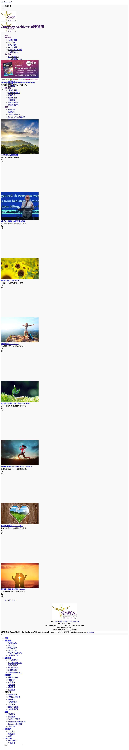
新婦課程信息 (13, 670)
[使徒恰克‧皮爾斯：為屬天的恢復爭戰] (20, 219)
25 (15, 600)
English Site (12, 740)
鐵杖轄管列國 (13, 102)
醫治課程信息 (13, 665)
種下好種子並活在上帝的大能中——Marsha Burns (16, 403)
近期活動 (11, 109)
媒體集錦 (11, 112)
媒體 (6, 107)
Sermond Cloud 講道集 (16, 117)
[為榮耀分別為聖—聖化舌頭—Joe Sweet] (20, 587)
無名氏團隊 (12, 45)
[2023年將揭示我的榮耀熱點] (20, 153)
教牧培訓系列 (13, 677)
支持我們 (8, 729)
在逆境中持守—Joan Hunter (10, 344)
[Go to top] (1, 634)
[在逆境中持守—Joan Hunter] (20, 342)
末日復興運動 (13, 105)
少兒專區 (11, 690)
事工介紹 (11, 42)
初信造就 (11, 682)
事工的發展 (12, 47)
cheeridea (90, 632)
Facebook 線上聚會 (15, 724)
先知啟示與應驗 (14, 93)
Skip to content (6, 2)
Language (8, 738)
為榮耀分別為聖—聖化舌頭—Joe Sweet (13, 589)
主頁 (6, 35)
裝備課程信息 (13, 668)
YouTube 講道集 (14, 114)
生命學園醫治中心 (15, 59)
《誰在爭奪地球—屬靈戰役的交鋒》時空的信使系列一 (18, 82)
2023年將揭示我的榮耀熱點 (9, 155)
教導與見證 (12, 90)
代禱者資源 (12, 98)
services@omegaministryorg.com (67, 621)
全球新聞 (11, 100)
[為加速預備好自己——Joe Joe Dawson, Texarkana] (20, 464)
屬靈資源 (11, 95)
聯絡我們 (11, 734)
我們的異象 (12, 40)
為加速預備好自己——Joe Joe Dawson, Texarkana (16, 466)
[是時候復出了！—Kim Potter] (20, 278)
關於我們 (8, 38)
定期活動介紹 (13, 52)
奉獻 (10, 736)
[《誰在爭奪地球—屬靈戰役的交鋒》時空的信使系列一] (20, 80)
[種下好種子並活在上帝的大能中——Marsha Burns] (20, 401)
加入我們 (11, 731)
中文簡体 (11, 743)
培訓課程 (8, 675)
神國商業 (11, 680)
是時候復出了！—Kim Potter (10, 280)
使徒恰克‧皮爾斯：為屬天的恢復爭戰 (13, 221)
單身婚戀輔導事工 (15, 672)
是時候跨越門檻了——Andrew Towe (12, 526)
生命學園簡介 (13, 57)
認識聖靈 (11, 687)
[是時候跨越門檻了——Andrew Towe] (20, 524)
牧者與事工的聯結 (15, 50)
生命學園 (8, 54)
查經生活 (11, 685)
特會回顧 (11, 726)
